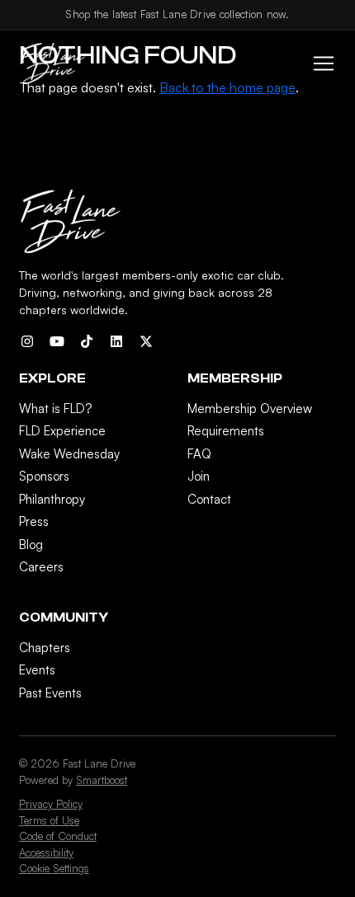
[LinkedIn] (116, 341)
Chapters (44, 647)
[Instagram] (27, 341)
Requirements (225, 431)
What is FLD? (55, 408)
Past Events (50, 693)
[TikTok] (86, 341)
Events (37, 670)
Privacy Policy (51, 803)
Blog (31, 544)
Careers (41, 567)
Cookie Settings (54, 868)
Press (34, 521)
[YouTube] (57, 341)
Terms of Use (49, 820)
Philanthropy (52, 499)
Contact (209, 499)
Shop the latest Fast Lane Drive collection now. (177, 14)
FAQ (199, 454)
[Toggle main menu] (318, 63)
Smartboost (101, 780)
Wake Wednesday (69, 454)
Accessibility (46, 852)
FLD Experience (62, 431)
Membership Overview (249, 408)
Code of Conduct (58, 836)
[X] (146, 341)
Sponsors (44, 476)
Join (198, 476)
